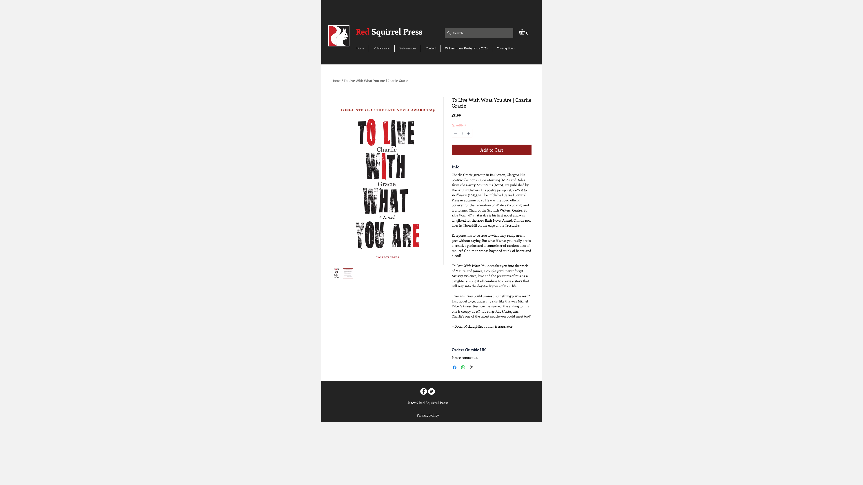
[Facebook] (423, 391)
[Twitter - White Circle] (431, 391)
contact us (469, 357)
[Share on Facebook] (454, 367)
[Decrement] (455, 133)
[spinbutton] (462, 133)
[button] (525, 32)
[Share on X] (471, 367)
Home (335, 80)
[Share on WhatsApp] (463, 367)
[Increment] (469, 133)
